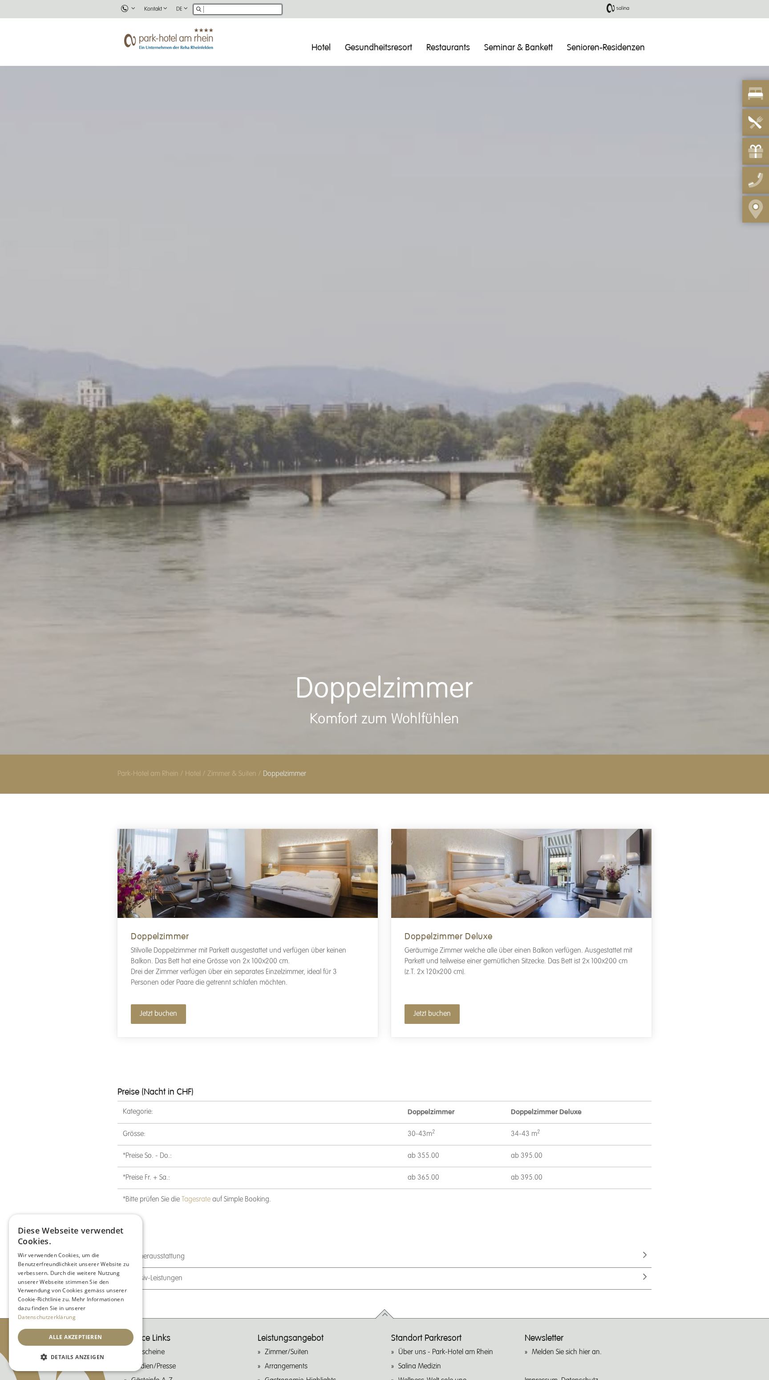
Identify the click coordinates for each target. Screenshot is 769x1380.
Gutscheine (148, 1352)
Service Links (147, 1338)
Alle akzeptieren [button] (75, 1337)
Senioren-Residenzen (606, 47)
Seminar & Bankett (518, 47)
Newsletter (544, 1338)
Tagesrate (196, 1199)
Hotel (321, 47)
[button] (76, 1357)
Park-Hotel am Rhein (147, 774)
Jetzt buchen (158, 1014)
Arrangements (286, 1366)
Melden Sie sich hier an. (567, 1352)
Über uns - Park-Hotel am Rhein (445, 1352)
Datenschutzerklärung (47, 1317)
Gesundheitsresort (378, 47)
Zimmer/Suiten (286, 1352)
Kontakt (153, 9)
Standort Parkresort (426, 1338)
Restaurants (448, 47)
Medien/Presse (153, 1366)
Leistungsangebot (291, 1338)
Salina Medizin (419, 1366)
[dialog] (75, 1292)
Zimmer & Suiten (231, 774)
